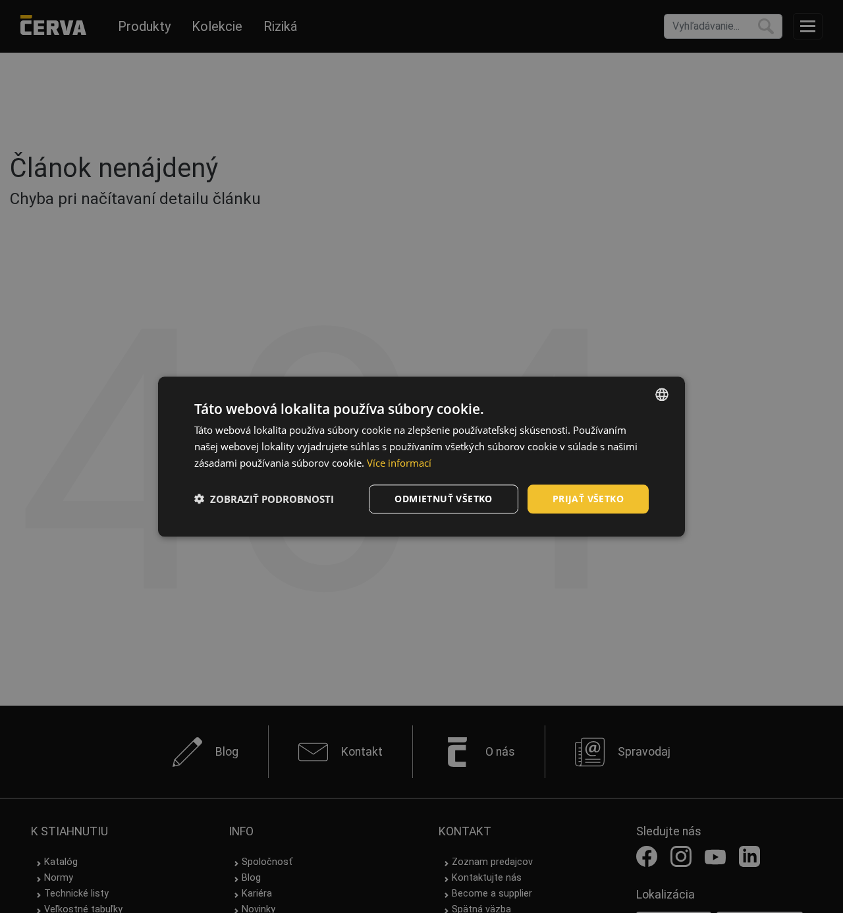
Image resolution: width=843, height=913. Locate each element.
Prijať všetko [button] (588, 498)
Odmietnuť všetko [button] (443, 498)
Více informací (399, 462)
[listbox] (661, 394)
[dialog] (421, 456)
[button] (264, 499)
